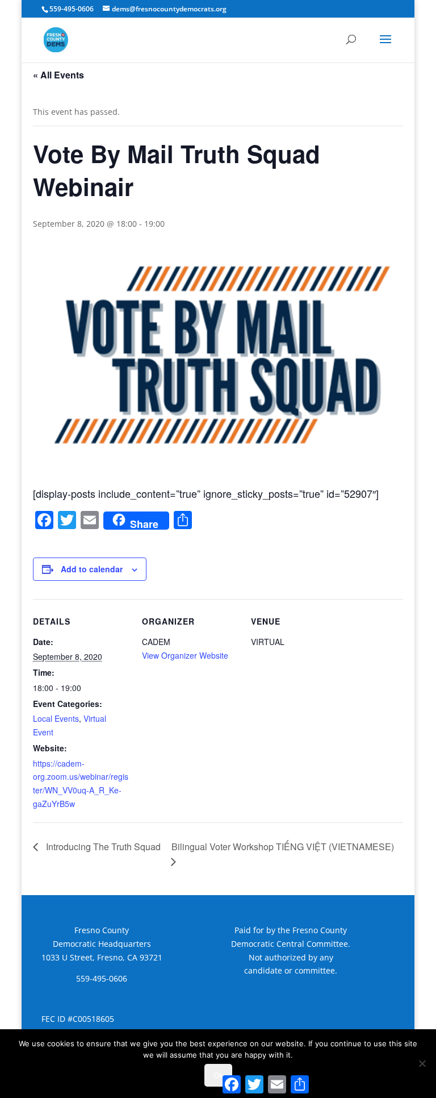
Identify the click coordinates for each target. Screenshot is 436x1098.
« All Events (58, 74)
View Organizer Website (185, 655)
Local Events (56, 718)
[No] (421, 1063)
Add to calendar (92, 569)
